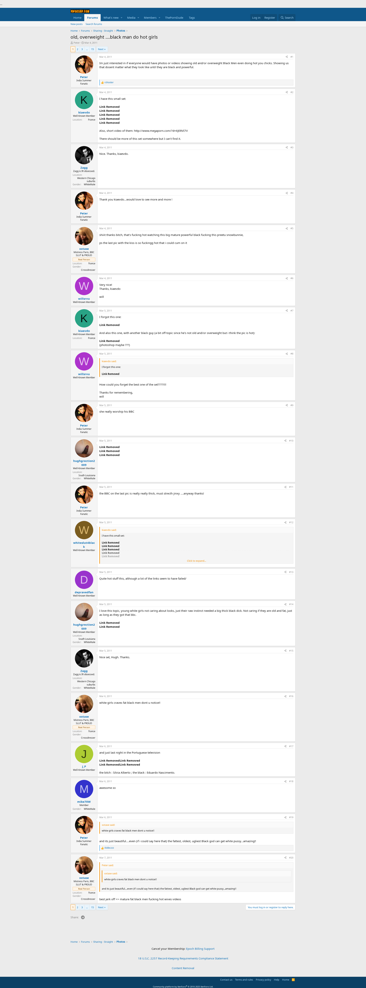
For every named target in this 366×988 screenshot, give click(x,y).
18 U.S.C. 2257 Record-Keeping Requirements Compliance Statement (183, 958)
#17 (291, 746)
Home (77, 17)
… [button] (87, 49)
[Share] (286, 57)
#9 (292, 405)
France (91, 119)
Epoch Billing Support (200, 948)
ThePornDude (174, 17)
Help (276, 979)
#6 (292, 278)
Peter (77, 42)
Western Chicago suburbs (86, 180)
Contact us (226, 979)
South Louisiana (87, 475)
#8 (292, 353)
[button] (121, 17)
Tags (192, 17)
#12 (291, 522)
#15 (291, 650)
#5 (292, 228)
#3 (292, 147)
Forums (92, 17)
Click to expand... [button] (196, 560)
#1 (292, 56)
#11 (291, 487)
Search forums (94, 24)
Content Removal (183, 968)
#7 (292, 310)
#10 (291, 440)
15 (92, 49)
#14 (291, 604)
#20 (291, 857)
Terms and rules (244, 979)
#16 (291, 696)
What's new (111, 17)
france (91, 263)
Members (150, 17)
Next (101, 49)
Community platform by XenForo (183, 986)
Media (131, 17)
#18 (291, 781)
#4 (292, 193)
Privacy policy (263, 979)
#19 (291, 817)
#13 (291, 572)
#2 (292, 92)
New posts (77, 24)
